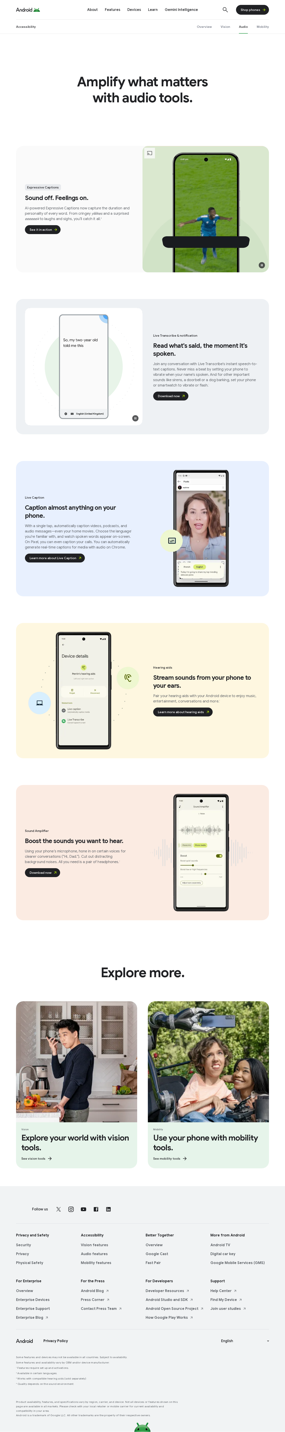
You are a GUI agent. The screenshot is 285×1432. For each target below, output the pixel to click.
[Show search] (225, 10)
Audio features (94, 1254)
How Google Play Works (167, 1317)
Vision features (94, 1245)
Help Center (221, 1291)
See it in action (41, 230)
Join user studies (225, 1309)
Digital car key (222, 1254)
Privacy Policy (55, 1341)
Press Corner (92, 1300)
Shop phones (250, 10)
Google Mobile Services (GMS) (237, 1263)
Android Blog (92, 1291)
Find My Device (223, 1300)
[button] (261, 265)
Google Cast (157, 1254)
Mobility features (96, 1263)
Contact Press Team (99, 1309)
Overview (154, 1245)
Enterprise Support (33, 1309)
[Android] (24, 10)
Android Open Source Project (172, 1309)
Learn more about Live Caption (53, 558)
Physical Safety (29, 1263)
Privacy (22, 1254)
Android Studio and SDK (167, 1300)
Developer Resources (165, 1291)
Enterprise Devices (33, 1300)
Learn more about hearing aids (181, 712)
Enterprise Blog (29, 1317)
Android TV (220, 1245)
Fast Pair (153, 1263)
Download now (169, 396)
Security (23, 1245)
